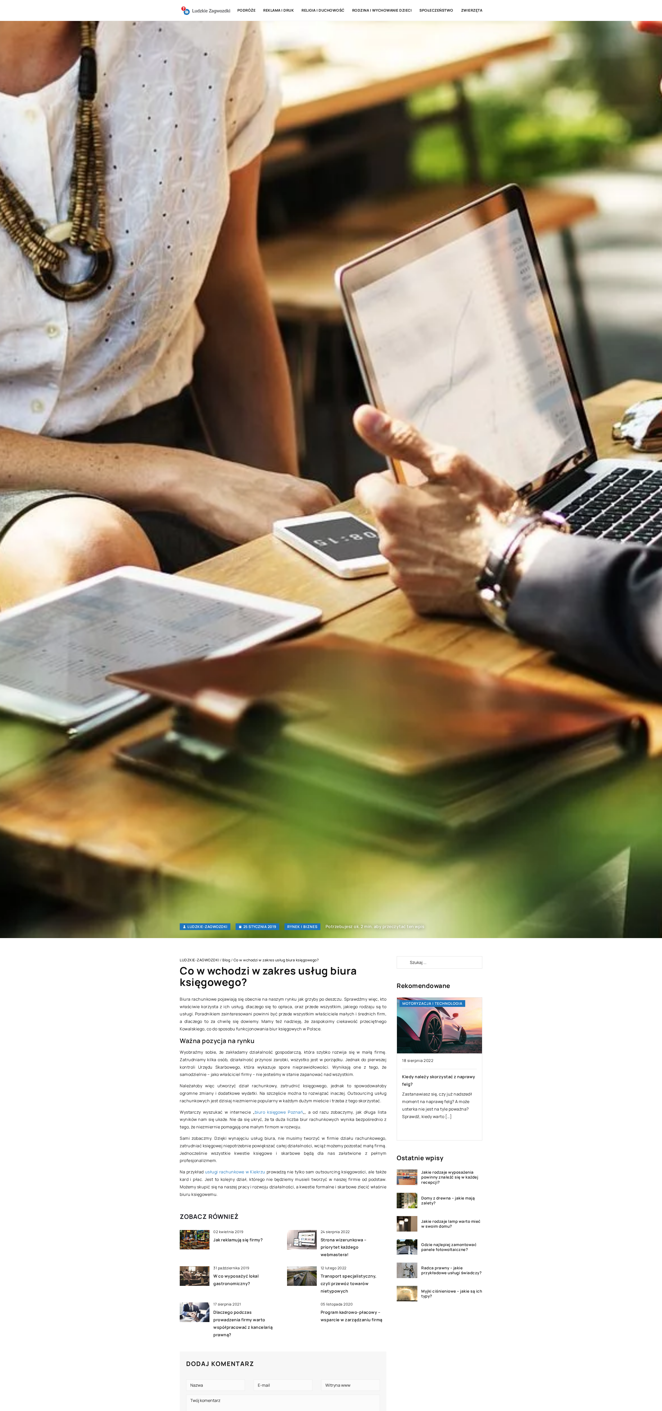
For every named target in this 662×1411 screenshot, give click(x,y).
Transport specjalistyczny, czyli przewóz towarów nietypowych (349, 1283)
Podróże (246, 10)
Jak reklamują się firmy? (238, 1240)
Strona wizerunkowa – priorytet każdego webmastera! (344, 1247)
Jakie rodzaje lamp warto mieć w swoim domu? (451, 1224)
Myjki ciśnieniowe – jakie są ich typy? (451, 1293)
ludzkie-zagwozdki (207, 927)
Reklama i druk (278, 10)
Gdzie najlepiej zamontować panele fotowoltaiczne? (449, 1247)
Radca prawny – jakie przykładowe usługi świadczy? (451, 1270)
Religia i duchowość (323, 10)
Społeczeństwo (436, 10)
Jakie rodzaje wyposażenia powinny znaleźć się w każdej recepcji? (449, 1177)
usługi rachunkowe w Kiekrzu (235, 1172)
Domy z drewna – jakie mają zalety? (448, 1200)
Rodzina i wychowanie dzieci (382, 10)
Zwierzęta (472, 10)
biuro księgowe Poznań (279, 1112)
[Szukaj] (403, 962)
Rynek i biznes (302, 926)
